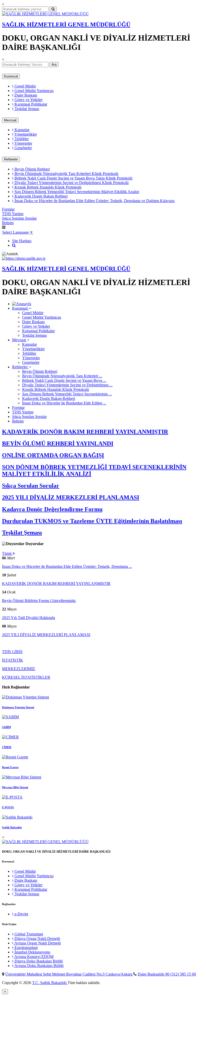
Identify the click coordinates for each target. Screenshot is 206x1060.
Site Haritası (21, 241)
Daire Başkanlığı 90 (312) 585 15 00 (167, 974)
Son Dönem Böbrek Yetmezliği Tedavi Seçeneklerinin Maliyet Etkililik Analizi (76, 192)
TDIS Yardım (12, 214)
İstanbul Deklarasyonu (32, 952)
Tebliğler (21, 139)
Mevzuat (10, 120)
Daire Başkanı (25, 95)
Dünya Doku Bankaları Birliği (38, 961)
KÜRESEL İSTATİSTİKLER (26, 677)
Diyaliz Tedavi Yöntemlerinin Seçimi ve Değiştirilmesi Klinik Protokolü (71, 183)
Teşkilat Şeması (26, 109)
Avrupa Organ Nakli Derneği (37, 943)
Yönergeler (23, 143)
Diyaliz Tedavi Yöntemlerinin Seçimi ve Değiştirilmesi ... (67, 385)
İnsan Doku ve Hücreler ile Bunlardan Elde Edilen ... (64, 403)
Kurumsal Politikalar (30, 104)
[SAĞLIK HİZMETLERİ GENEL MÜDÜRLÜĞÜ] (45, 14)
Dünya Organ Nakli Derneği (37, 938)
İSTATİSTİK (12, 660)
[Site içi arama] (14, 245)
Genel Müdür (25, 86)
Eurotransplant (26, 947)
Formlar (8, 209)
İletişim (8, 223)
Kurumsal (11, 76)
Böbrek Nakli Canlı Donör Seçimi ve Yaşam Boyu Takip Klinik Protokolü (73, 178)
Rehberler (11, 159)
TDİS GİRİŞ (12, 652)
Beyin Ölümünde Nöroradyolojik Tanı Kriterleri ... (62, 376)
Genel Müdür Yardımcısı (34, 91)
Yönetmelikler (25, 134)
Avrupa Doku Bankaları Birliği (39, 965)
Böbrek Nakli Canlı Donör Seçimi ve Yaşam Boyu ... (64, 380)
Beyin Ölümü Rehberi (32, 169)
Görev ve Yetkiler (28, 100)
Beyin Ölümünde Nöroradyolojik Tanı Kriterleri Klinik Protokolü (66, 173)
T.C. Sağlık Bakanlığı (50, 983)
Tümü (7, 553)
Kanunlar (21, 130)
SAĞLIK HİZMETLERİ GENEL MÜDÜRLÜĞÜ (66, 24)
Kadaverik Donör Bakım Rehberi (41, 196)
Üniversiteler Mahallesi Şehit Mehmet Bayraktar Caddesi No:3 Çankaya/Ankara (69, 974)
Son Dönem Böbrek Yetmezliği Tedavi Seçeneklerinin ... (67, 394)
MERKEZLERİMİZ (18, 669)
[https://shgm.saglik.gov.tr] (23, 258)
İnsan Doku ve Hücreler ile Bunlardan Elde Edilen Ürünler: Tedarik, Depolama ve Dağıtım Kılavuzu (94, 201)
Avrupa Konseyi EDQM (34, 956)
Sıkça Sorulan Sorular (19, 218)
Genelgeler (23, 148)
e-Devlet (21, 914)
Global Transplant (28, 934)
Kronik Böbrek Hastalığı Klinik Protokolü (47, 187)
